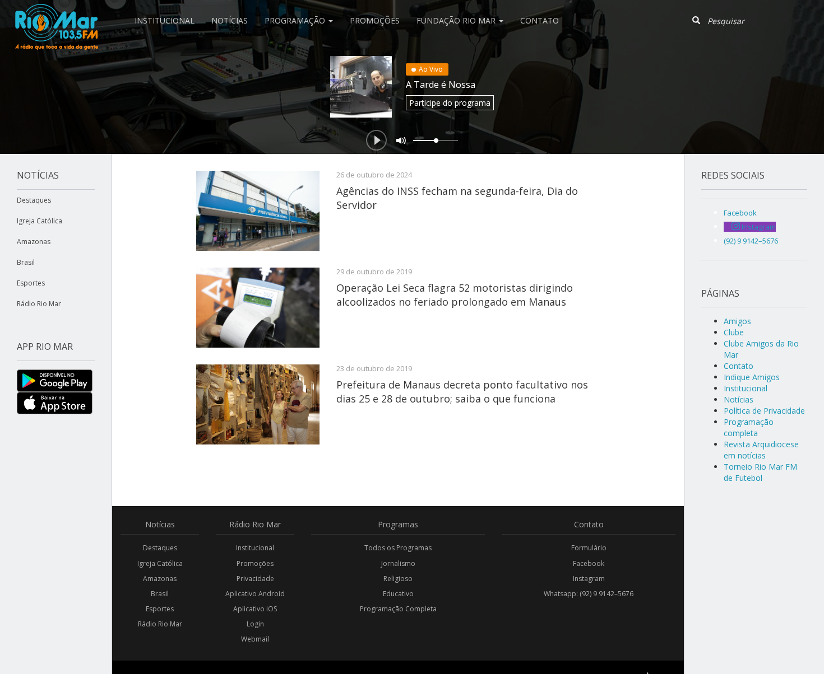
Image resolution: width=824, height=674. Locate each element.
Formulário (589, 548)
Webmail (255, 639)
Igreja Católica (39, 221)
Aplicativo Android (255, 593)
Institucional (165, 20)
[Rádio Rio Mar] (56, 14)
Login (255, 624)
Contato (539, 20)
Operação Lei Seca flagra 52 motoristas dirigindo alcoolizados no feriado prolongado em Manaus (454, 294)
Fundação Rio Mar (457, 20)
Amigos (737, 321)
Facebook (588, 563)
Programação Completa (398, 609)
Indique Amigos (752, 377)
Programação (296, 20)
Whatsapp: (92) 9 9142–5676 (588, 593)
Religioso (398, 578)
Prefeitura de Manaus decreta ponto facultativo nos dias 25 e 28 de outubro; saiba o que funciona (462, 391)
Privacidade (255, 578)
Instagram (589, 578)
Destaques (34, 200)
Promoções (375, 20)
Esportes (31, 283)
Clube (734, 332)
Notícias (229, 20)
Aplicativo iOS (255, 609)
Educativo (398, 593)
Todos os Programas (398, 548)
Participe (449, 102)
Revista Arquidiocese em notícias (761, 450)
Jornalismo (398, 563)
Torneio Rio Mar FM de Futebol (760, 472)
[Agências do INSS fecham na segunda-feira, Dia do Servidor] (258, 211)
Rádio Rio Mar (39, 303)
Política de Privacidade (764, 410)
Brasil (26, 262)
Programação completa (749, 427)
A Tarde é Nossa (440, 84)
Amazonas (33, 241)
